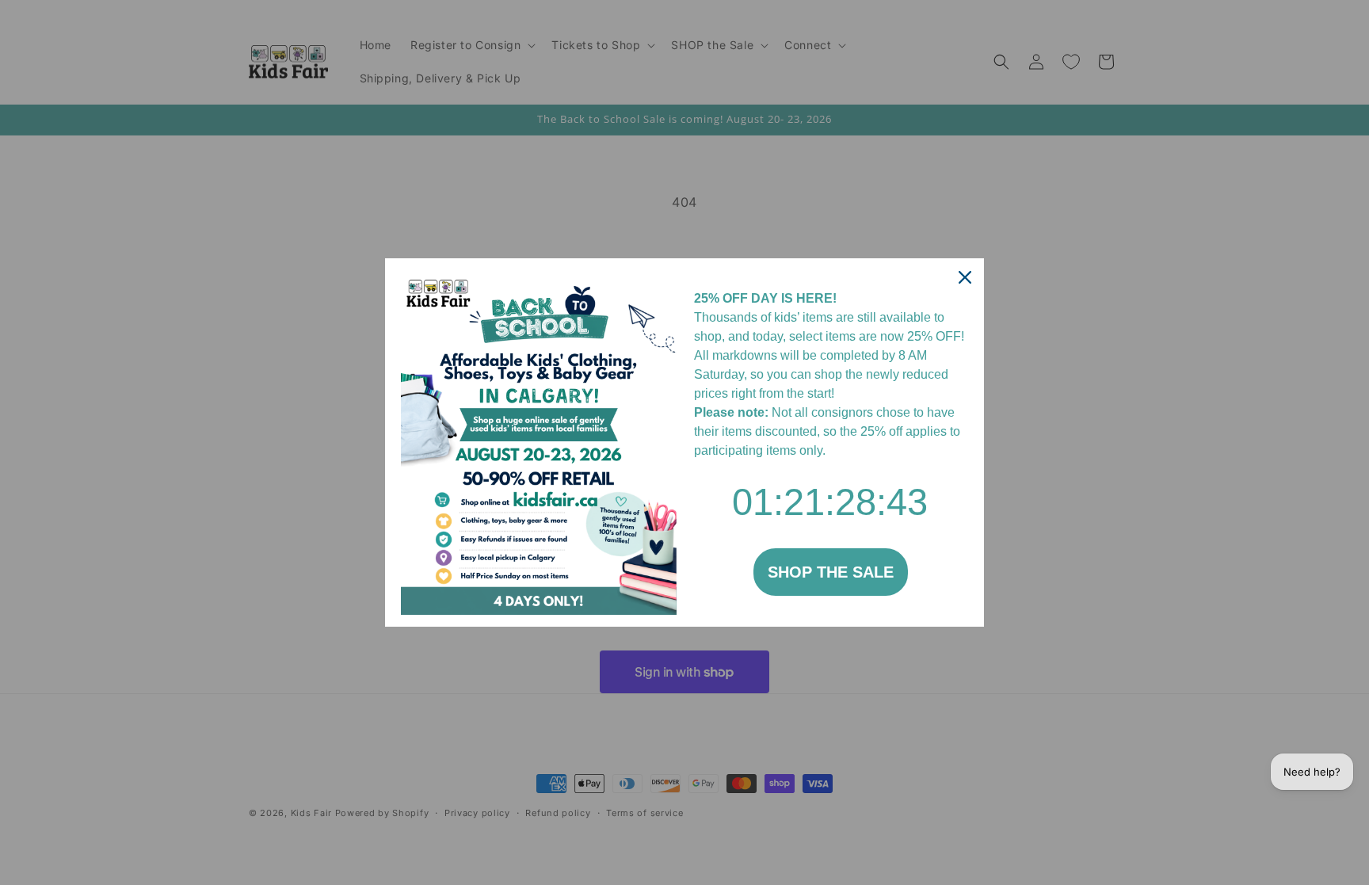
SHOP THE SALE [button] (831, 572)
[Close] (965, 277)
